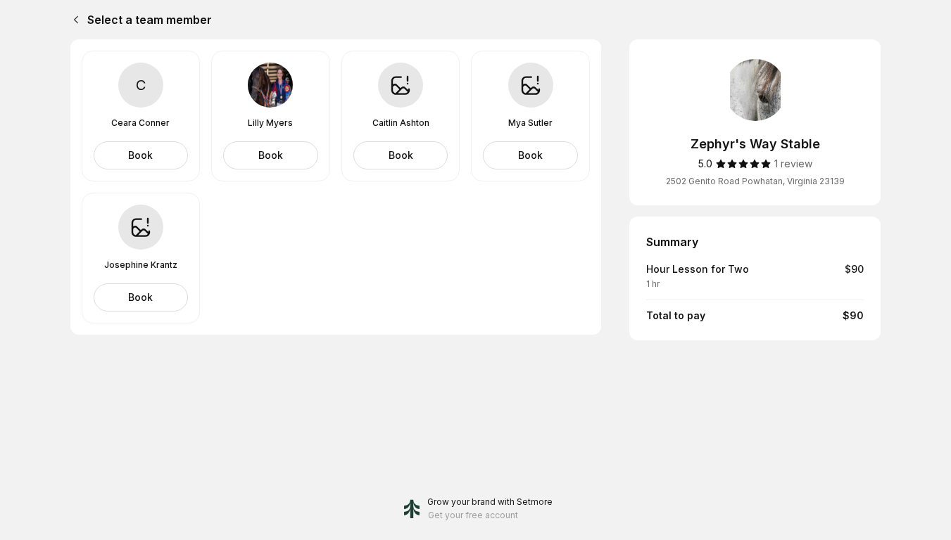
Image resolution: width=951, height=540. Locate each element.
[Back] (73, 20)
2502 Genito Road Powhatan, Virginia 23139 (755, 181)
